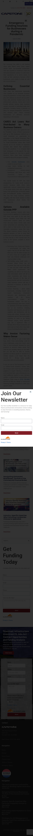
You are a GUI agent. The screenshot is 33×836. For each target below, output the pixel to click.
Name (2, 418)
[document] (16, 418)
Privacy (3, 442)
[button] (30, 392)
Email (2, 425)
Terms (9, 442)
